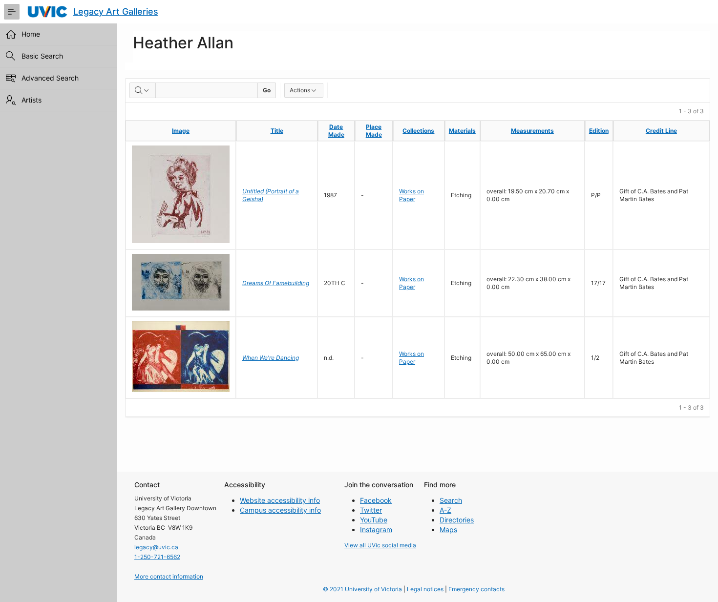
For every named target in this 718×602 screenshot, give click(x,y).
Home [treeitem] (30, 34)
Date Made (336, 130)
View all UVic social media (380, 545)
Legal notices (425, 589)
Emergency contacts (476, 589)
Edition (599, 130)
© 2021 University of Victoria (362, 589)
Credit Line (661, 130)
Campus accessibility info (280, 510)
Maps (448, 529)
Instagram (376, 529)
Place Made (374, 130)
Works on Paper (411, 195)
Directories (457, 520)
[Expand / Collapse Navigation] (12, 12)
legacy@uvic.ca (156, 547)
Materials (462, 130)
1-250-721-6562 (157, 556)
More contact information (168, 576)
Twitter (371, 510)
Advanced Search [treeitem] (50, 78)
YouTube (373, 520)
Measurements (532, 130)
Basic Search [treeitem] (42, 56)
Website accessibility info (280, 500)
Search (451, 500)
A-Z (445, 510)
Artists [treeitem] (31, 100)
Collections (418, 130)
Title (277, 130)
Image (181, 130)
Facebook (376, 500)
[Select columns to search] (142, 90)
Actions (300, 90)
